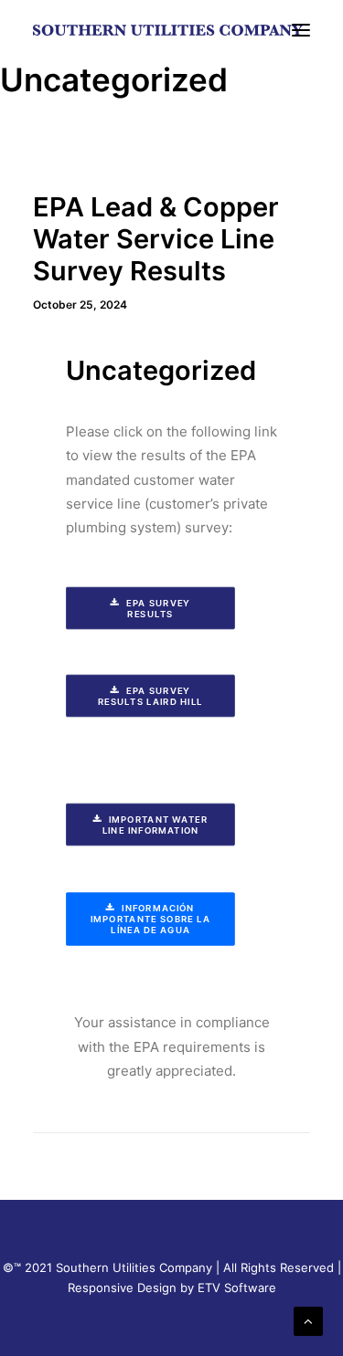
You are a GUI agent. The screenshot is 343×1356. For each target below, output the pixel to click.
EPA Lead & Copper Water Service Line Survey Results (156, 239)
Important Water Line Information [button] (156, 825)
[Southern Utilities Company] (168, 30)
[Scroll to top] (308, 1320)
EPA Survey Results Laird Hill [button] (150, 696)
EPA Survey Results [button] (159, 608)
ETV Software (237, 1287)
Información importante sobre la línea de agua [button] (152, 919)
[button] (301, 30)
